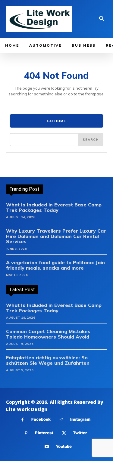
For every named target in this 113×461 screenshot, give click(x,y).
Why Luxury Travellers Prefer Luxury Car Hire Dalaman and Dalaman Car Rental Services (56, 236)
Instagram (80, 419)
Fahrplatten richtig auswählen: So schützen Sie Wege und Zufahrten (47, 360)
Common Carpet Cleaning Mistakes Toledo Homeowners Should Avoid (48, 334)
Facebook (41, 419)
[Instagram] (61, 419)
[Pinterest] (26, 433)
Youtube (64, 446)
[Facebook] (22, 419)
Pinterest (44, 432)
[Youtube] (47, 446)
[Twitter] (64, 433)
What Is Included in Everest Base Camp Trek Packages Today (54, 207)
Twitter (80, 432)
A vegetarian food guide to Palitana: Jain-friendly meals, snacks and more (56, 265)
